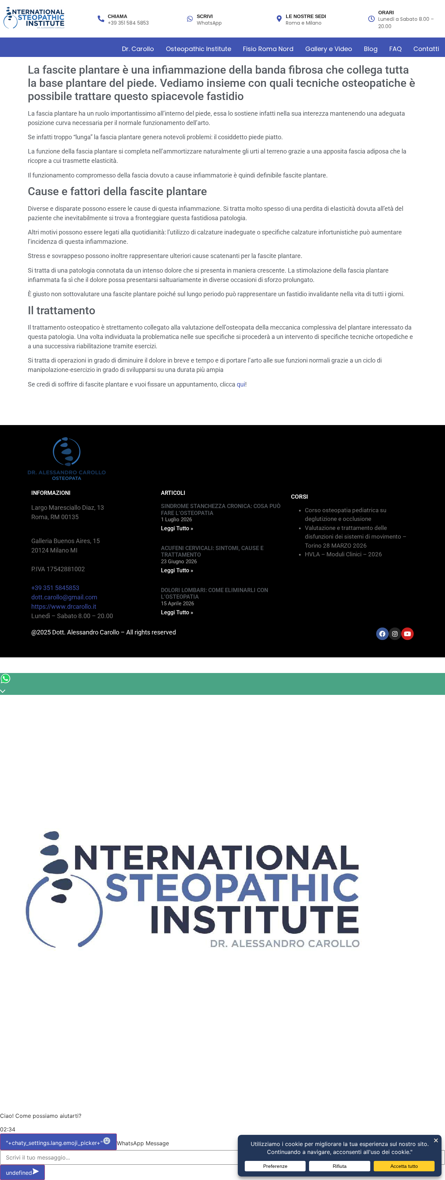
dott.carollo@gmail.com (64, 597)
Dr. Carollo (138, 48)
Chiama (117, 16)
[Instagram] (395, 634)
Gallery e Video (328, 48)
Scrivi (205, 16)
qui (241, 384)
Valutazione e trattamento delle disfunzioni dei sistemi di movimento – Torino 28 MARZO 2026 (355, 536)
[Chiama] (101, 18)
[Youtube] (407, 634)
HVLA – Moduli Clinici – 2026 (343, 554)
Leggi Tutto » (177, 528)
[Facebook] (382, 634)
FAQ (395, 48)
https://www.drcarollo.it (63, 606)
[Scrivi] (190, 18)
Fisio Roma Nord (268, 48)
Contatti (426, 48)
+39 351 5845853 (55, 587)
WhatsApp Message (143, 1143)
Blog (371, 48)
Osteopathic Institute (198, 48)
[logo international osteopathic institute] (33, 17)
